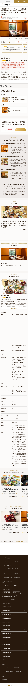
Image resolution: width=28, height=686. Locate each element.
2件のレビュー (21, 42)
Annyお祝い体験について (7, 568)
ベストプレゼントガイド (7, 671)
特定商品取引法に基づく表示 (7, 582)
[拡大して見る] (5, 99)
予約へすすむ (19, 130)
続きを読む (13, 81)
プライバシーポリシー (7, 577)
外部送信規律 (17, 577)
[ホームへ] (8, 4)
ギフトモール (5, 667)
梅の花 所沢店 (5, 296)
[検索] (22, 4)
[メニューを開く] (26, 4)
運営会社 (16, 568)
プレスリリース (5, 573)
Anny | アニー (17, 667)
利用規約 (16, 573)
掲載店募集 (4, 679)
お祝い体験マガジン (18, 671)
